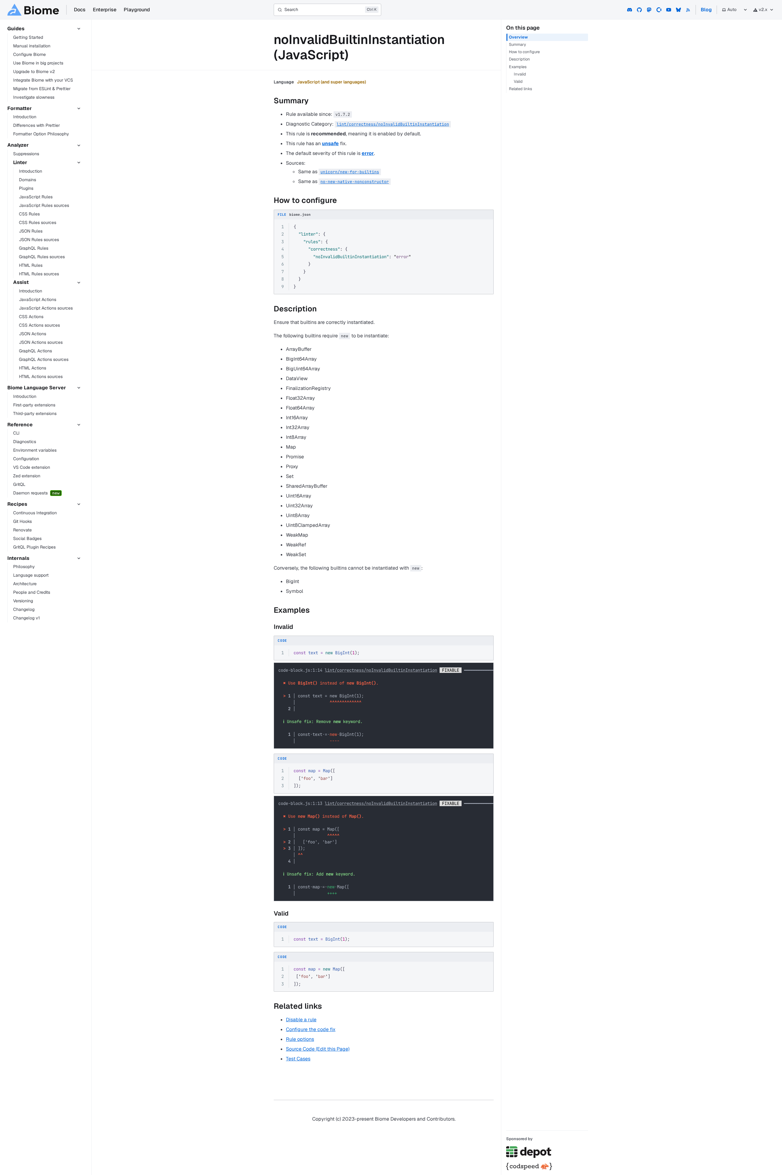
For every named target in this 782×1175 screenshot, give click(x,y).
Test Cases (298, 1059)
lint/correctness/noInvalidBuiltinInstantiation (381, 670)
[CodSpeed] (547, 1166)
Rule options (300, 1039)
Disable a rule (301, 1019)
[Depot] (547, 1152)
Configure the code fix (310, 1029)
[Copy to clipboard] (486, 227)
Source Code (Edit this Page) (317, 1049)
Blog (706, 9)
